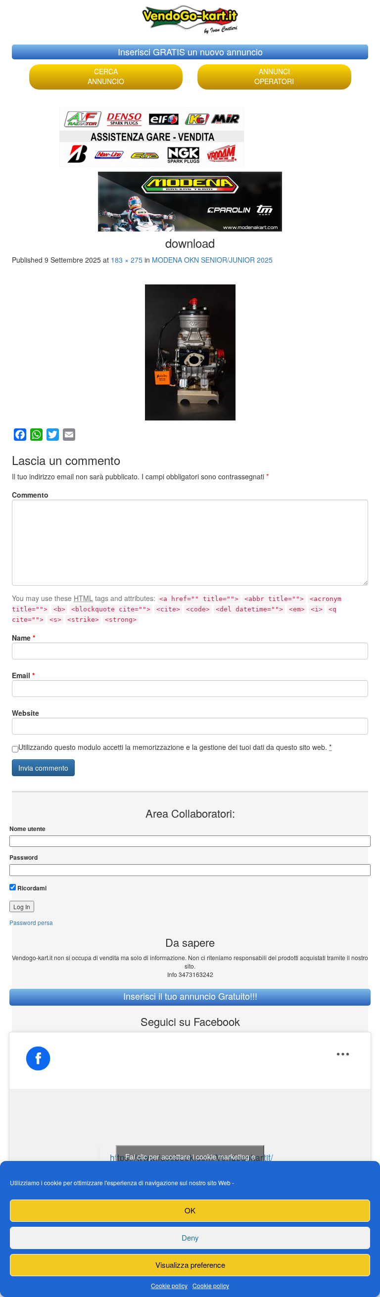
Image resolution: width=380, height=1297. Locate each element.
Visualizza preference (190, 1264)
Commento (30, 495)
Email (23, 675)
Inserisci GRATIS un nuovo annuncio (190, 51)
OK (190, 1210)
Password (23, 857)
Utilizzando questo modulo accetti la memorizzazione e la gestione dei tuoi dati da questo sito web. (175, 747)
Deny (190, 1237)
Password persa (31, 922)
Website (25, 713)
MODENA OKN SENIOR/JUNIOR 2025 (212, 260)
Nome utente (27, 829)
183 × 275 (126, 260)
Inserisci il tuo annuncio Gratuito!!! (190, 995)
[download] (190, 352)
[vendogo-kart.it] (190, 17)
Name (23, 638)
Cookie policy (169, 1285)
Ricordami (31, 887)
